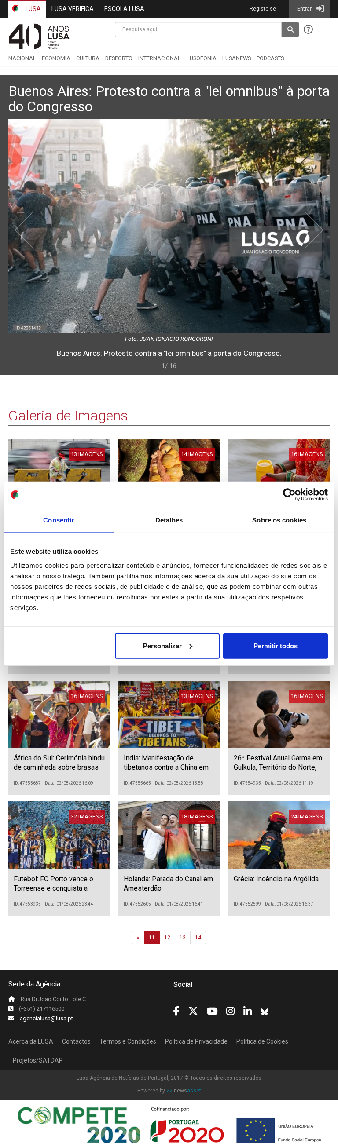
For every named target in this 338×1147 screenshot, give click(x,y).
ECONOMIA (56, 58)
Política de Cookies (262, 1041)
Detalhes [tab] (169, 520)
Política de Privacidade (196, 1041)
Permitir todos (276, 645)
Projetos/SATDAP (38, 1060)
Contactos (76, 1041)
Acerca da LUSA (30, 1041)
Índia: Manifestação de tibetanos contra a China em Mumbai (166, 767)
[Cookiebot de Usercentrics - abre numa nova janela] (289, 494)
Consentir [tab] (58, 520)
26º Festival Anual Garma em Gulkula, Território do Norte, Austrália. (278, 767)
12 (167, 938)
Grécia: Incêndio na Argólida (276, 879)
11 (152, 938)
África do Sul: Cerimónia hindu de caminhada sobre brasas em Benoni (59, 767)
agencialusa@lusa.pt (46, 1018)
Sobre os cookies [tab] (279, 520)
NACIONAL (22, 58)
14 (198, 938)
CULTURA (87, 58)
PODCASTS (270, 58)
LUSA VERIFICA (72, 8)
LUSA (32, 8)
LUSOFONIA (202, 58)
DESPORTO (118, 58)
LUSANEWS (236, 58)
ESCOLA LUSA (124, 8)
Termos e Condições (127, 1041)
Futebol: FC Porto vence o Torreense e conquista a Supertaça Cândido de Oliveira (53, 892)
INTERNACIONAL (159, 58)
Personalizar (162, 645)
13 (183, 938)
